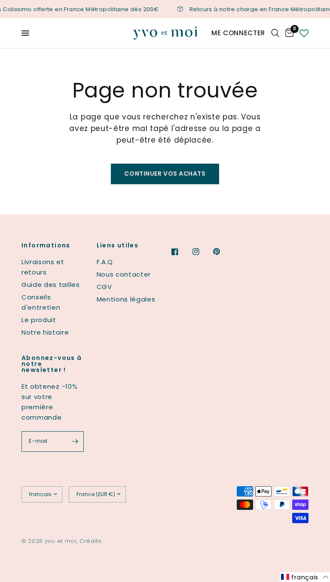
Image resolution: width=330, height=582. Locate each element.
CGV (104, 286)
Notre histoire (45, 332)
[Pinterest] (222, 251)
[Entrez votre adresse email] (75, 441)
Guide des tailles (50, 284)
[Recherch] (275, 33)
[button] (305, 577)
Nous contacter (124, 274)
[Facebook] (180, 251)
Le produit (38, 319)
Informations (45, 245)
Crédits (90, 541)
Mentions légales (126, 299)
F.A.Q (105, 261)
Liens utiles (118, 245)
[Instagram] (201, 251)
